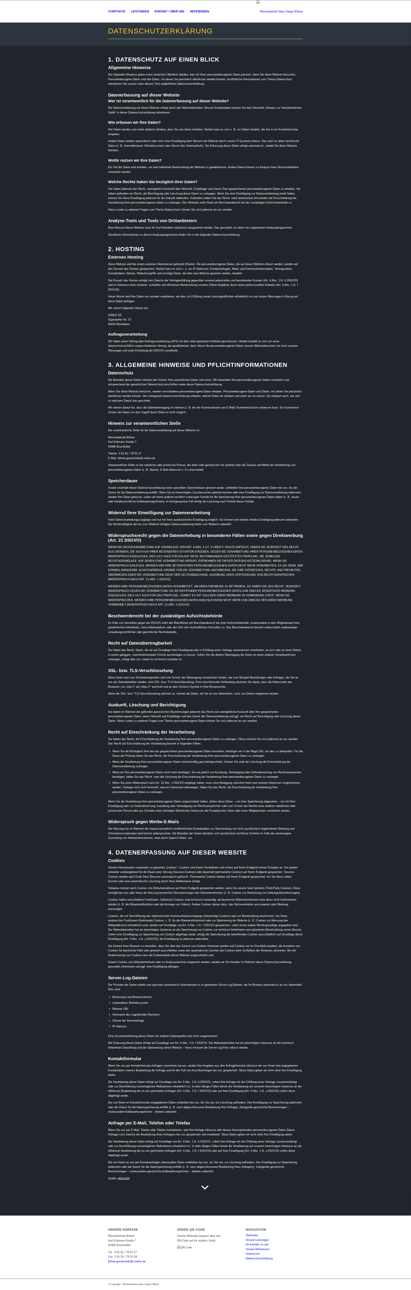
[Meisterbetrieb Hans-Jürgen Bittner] (279, 11)
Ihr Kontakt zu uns (257, 1244)
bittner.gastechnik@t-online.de (127, 1261)
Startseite (252, 1235)
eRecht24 (124, 1178)
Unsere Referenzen (258, 1249)
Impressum (253, 1253)
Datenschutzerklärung (259, 1258)
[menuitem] (116, 11)
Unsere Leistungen (257, 1240)
